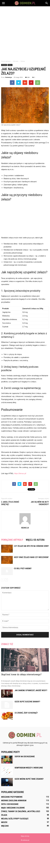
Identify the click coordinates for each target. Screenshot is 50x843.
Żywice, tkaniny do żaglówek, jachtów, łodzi (20, 811)
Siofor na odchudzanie (25, 756)
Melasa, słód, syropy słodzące (14, 819)
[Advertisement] (25, 32)
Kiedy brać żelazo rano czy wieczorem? (31, 557)
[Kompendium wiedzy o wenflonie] (7, 771)
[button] (46, 3)
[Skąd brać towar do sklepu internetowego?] (25, 660)
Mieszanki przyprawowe (11, 797)
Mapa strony (25, 836)
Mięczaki (5, 826)
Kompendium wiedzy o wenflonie (29, 768)
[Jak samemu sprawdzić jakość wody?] (7, 694)
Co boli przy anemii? (23, 568)
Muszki (4, 822)
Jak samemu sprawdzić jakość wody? (31, 690)
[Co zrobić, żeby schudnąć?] (7, 716)
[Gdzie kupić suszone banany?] (7, 705)
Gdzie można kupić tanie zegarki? (29, 779)
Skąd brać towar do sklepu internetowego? (21, 674)
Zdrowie (4, 65)
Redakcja (8, 77)
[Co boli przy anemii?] (7, 571)
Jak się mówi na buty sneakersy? (40, 503)
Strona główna (6, 61)
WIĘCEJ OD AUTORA (35, 539)
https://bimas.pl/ (20, 473)
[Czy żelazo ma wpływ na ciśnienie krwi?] (7, 549)
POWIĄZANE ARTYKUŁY (12, 539)
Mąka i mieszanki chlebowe (13, 808)
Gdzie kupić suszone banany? (27, 702)
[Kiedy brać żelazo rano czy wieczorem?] (7, 560)
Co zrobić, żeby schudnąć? (26, 713)
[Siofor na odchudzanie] (7, 759)
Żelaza (10, 65)
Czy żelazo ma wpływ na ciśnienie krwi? (31, 546)
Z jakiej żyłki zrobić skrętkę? (10, 503)
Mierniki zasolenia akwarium (13, 800)
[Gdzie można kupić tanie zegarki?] (7, 782)
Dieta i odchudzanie (9, 804)
